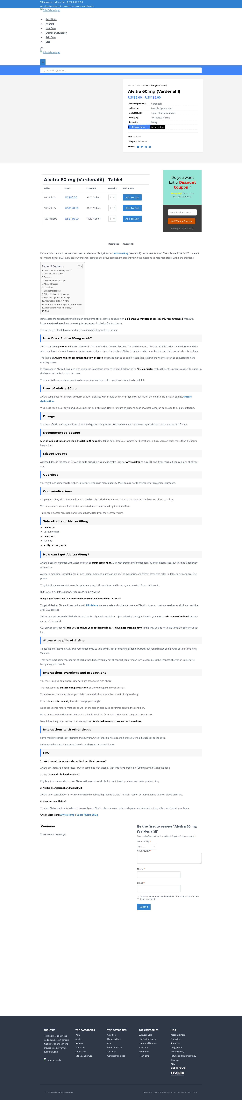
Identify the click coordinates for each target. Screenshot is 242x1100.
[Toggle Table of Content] (78, 266)
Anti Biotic (51, 19)
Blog (48, 41)
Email (141, 882)
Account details (178, 1034)
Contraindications (52, 290)
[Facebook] (172, 1073)
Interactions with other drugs (59, 307)
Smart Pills (80, 1051)
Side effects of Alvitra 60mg (56, 294)
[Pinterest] (179, 1073)
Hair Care (51, 28)
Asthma (79, 1043)
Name (141, 869)
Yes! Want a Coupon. (181, 221)
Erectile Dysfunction (56, 32)
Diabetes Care (114, 1039)
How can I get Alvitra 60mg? (57, 297)
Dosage (47, 277)
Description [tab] (113, 244)
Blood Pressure (114, 1047)
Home (130, 85)
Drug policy (176, 1047)
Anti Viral (111, 1051)
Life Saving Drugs (83, 1055)
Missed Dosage (51, 284)
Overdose (48, 287)
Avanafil (50, 23)
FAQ (47, 311)
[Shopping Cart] (41, 48)
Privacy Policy (177, 1051)
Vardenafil (138, 85)
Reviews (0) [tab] (128, 244)
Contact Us (176, 1039)
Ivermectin (144, 1051)
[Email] (182, 1073)
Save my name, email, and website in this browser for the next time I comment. (169, 897)
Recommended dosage (54, 280)
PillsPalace (92, 605)
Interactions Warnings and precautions (63, 304)
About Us (175, 1043)
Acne (109, 1043)
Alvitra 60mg (121, 253)
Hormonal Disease (148, 1043)
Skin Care (51, 37)
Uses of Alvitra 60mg (53, 273)
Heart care (144, 1055)
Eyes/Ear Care (145, 1034)
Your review (144, 850)
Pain (77, 1034)
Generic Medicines (116, 1055)
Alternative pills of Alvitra (57, 301)
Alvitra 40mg (67, 814)
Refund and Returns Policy (183, 1055)
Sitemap (175, 1060)
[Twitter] (175, 1073)
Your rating (144, 841)
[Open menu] (43, 62)
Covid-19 (111, 1034)
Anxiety (79, 1039)
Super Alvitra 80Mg (87, 814)
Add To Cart (132, 197)
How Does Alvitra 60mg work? (57, 270)
